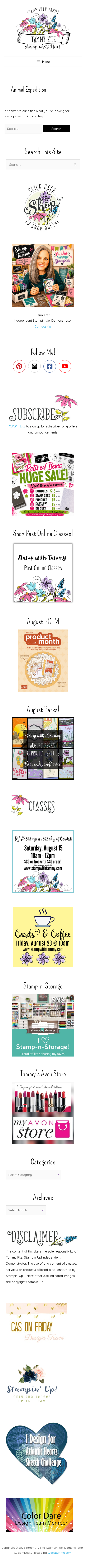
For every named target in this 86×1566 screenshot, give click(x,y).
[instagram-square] (35, 366)
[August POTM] (43, 660)
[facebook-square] (50, 366)
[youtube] (66, 366)
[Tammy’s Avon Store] (43, 1113)
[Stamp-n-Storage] (43, 1025)
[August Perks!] (43, 748)
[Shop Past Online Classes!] (43, 572)
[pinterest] (20, 366)
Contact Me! (43, 327)
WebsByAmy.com (60, 1552)
